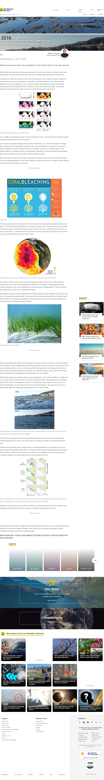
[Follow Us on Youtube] (88, 722)
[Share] (1, 54)
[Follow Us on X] (100, 722)
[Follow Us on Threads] (96, 722)
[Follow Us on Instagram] (84, 722)
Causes (13, 14)
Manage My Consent (6, 731)
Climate (9, 14)
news (4, 14)
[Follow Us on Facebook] (80, 722)
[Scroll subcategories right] (95, 560)
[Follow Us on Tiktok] (92, 722)
